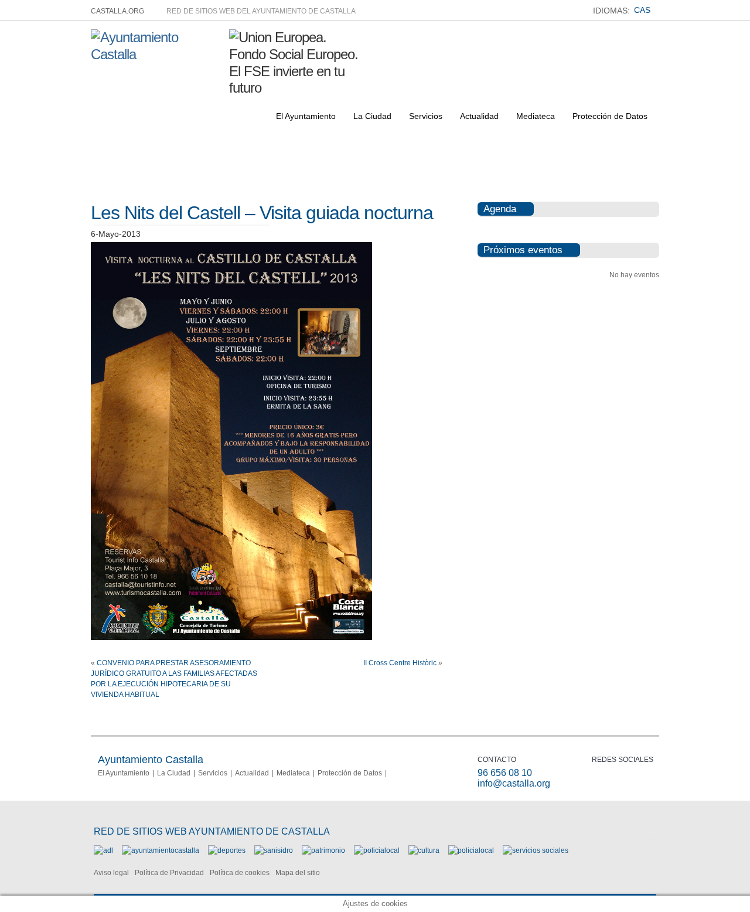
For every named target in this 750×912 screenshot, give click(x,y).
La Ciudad (372, 116)
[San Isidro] (273, 850)
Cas (642, 10)
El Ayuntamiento (306, 116)
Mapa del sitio (297, 873)
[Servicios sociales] (535, 850)
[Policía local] (377, 850)
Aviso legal (111, 873)
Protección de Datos (609, 116)
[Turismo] (471, 850)
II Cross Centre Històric (400, 663)
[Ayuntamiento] (160, 850)
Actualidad (479, 116)
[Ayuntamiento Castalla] (155, 54)
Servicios (425, 116)
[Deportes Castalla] (227, 850)
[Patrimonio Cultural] (323, 850)
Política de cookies (240, 873)
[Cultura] (423, 850)
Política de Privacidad (169, 873)
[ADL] (103, 850)
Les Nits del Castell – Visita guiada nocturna (262, 212)
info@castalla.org (514, 783)
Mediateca (535, 116)
